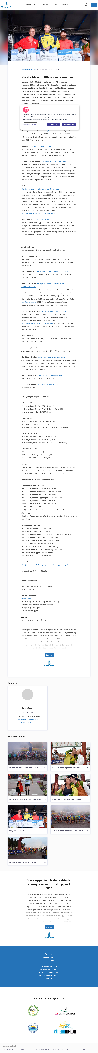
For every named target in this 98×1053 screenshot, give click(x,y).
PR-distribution (25, 1049)
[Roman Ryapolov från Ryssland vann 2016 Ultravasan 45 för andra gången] (27, 785)
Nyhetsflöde (71, 1049)
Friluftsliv (36, 620)
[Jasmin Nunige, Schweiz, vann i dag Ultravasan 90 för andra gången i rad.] (70, 785)
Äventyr (43, 620)
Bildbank (49, 979)
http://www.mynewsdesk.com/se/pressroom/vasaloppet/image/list (45, 565)
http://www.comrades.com (53, 131)
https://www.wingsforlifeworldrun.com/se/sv (37, 323)
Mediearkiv (44, 5)
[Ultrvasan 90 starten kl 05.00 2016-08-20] (70, 816)
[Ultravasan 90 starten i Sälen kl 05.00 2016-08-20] (27, 848)
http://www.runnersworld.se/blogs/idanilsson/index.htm (41, 189)
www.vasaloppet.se (28, 598)
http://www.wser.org (28, 302)
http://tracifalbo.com (42, 219)
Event (55, 5)
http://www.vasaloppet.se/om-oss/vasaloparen (38, 213)
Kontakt (65, 5)
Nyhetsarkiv (30, 5)
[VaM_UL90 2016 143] (27, 816)
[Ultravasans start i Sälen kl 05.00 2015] (27, 753)
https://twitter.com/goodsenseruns (49, 375)
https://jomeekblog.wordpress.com (53, 161)
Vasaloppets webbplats (49, 966)
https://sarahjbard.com (42, 146)
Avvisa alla (53, 124)
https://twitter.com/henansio (47, 384)
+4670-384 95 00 (27, 722)
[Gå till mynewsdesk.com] (10, 1046)
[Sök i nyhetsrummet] (86, 4)
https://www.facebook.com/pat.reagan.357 (52, 271)
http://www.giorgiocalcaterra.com (54, 311)
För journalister (57, 1049)
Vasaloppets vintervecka (49, 969)
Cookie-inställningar (30, 124)
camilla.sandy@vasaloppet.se (27, 719)
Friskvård (29, 620)
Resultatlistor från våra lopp (49, 975)
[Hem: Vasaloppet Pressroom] (6, 4)
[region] (49, 117)
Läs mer (49, 655)
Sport (23, 620)
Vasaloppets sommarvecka (49, 972)
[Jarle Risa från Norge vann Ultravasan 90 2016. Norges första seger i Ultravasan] (70, 753)
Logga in (82, 1049)
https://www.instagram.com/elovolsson (51, 357)
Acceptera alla (69, 124)
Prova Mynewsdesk (41, 1049)
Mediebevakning (10, 1049)
